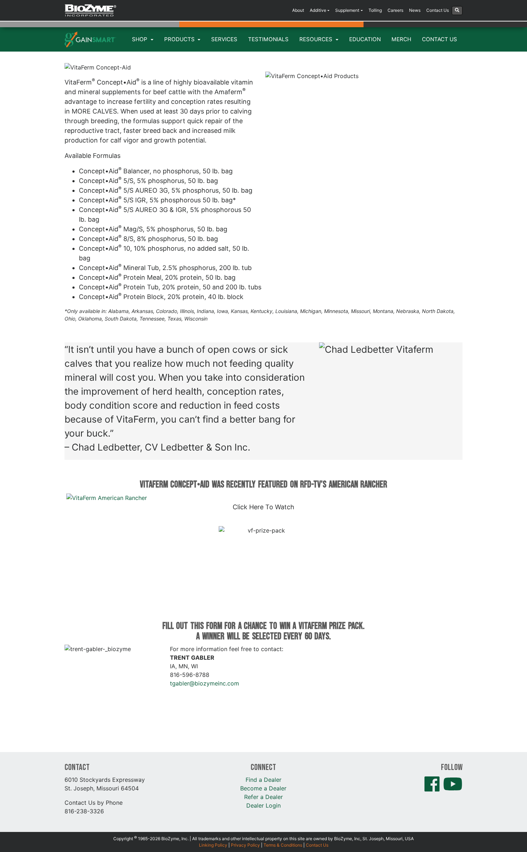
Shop (140, 39)
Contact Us (437, 10)
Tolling (375, 10)
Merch (401, 39)
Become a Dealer (263, 788)
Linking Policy (213, 845)
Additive (318, 10)
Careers (395, 10)
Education (365, 39)
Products (180, 39)
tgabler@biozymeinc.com (204, 683)
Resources (316, 39)
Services (224, 39)
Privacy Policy (245, 845)
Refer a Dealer (263, 796)
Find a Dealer (263, 779)
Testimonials (268, 39)
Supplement (347, 10)
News (415, 10)
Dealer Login (263, 805)
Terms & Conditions (283, 845)
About (298, 10)
